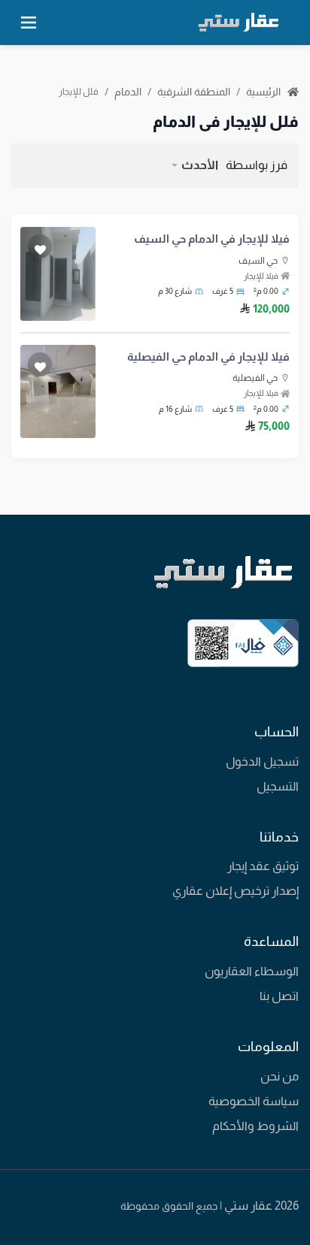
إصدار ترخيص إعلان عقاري (235, 890)
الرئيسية (264, 92)
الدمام (127, 92)
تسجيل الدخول (262, 761)
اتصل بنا (279, 996)
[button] (194, 165)
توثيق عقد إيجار (263, 866)
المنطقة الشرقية (193, 92)
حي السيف (258, 260)
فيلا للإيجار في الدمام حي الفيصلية (208, 356)
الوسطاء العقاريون (252, 971)
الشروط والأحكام (255, 1126)
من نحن (279, 1076)
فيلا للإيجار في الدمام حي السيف (212, 238)
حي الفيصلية (255, 378)
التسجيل (278, 786)
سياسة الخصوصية (253, 1101)
